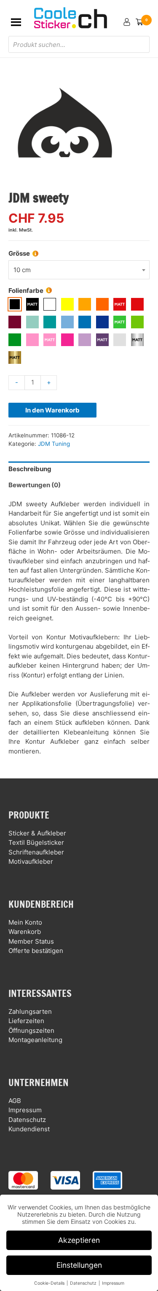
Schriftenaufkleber (36, 852)
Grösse (19, 253)
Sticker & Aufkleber (37, 833)
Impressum (25, 1110)
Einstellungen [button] (79, 1265)
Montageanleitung (35, 1040)
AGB (14, 1101)
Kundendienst (29, 1129)
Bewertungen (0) (34, 485)
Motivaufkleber (30, 861)
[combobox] (79, 269)
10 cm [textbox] (22, 270)
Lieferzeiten (26, 1021)
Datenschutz (27, 1120)
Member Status (31, 941)
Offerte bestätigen (35, 951)
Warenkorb (24, 932)
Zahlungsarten (30, 1011)
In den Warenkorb (52, 410)
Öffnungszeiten (31, 1030)
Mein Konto (25, 922)
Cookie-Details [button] (50, 1283)
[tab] (79, 469)
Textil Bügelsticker (36, 842)
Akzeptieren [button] (79, 1240)
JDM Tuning (54, 443)
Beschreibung (29, 469)
